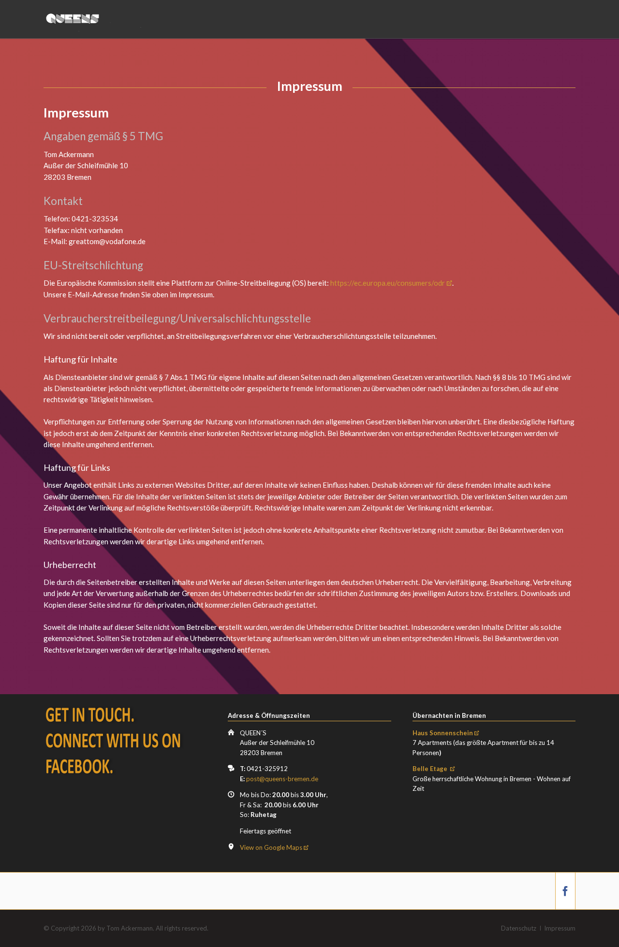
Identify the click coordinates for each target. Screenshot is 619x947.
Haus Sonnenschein (443, 733)
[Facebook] (565, 891)
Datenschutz (518, 928)
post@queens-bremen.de (282, 779)
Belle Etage (431, 768)
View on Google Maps (271, 847)
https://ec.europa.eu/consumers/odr (387, 282)
